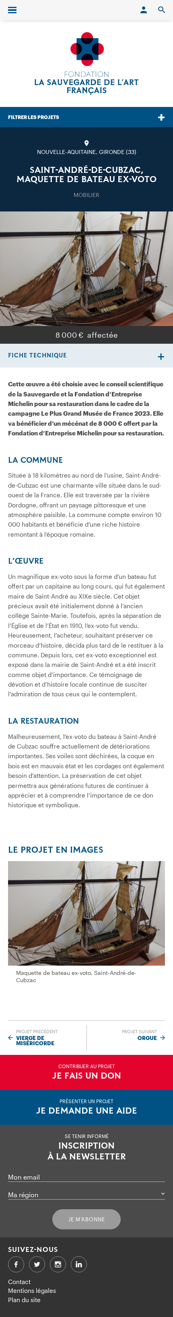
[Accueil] (86, 63)
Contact (19, 1281)
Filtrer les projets (33, 117)
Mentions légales (32, 1290)
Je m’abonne (86, 1219)
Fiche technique (37, 355)
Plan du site (24, 1299)
